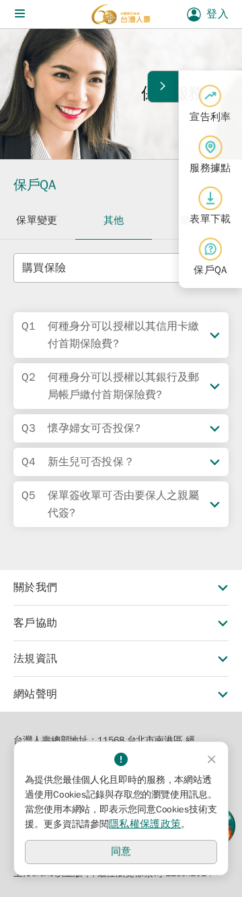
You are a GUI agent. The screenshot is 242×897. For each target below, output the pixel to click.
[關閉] (211, 759)
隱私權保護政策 (145, 824)
